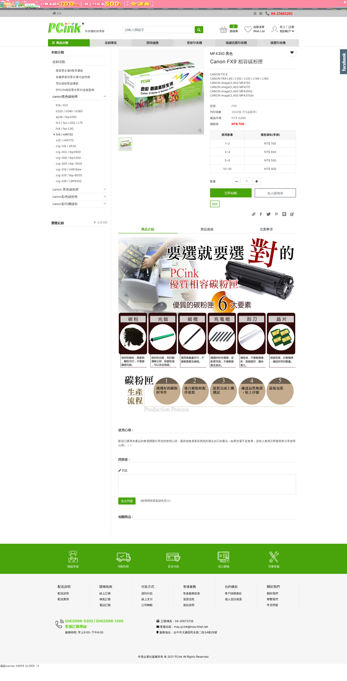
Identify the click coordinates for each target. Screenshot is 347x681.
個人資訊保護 (233, 599)
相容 (215, 204)
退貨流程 (188, 599)
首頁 (58, 13)
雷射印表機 (194, 43)
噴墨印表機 (278, 43)
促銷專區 (111, 43)
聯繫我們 (272, 599)
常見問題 (272, 605)
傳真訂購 (105, 599)
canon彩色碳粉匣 (65, 197)
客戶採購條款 (233, 593)
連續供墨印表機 (236, 43)
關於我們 (272, 593)
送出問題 (127, 501)
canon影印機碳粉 (65, 204)
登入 (282, 27)
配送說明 (63, 593)
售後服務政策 (191, 593)
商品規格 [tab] (207, 229)
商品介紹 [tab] (147, 229)
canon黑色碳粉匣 (65, 96)
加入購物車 (275, 193)
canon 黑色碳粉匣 (65, 189)
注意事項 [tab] (266, 229)
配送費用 (63, 599)
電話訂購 (105, 605)
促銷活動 (58, 62)
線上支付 (147, 599)
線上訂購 (105, 593)
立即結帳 (230, 193)
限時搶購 (153, 43)
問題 (125, 470)
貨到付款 (147, 593)
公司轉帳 (147, 605)
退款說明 (188, 605)
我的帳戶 (286, 31)
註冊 (291, 27)
